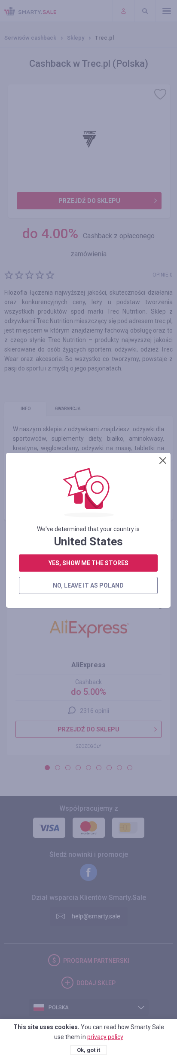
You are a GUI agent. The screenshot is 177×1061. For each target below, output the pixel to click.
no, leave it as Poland (88, 585)
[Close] (162, 460)
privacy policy (105, 1036)
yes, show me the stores (88, 563)
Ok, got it (88, 1050)
